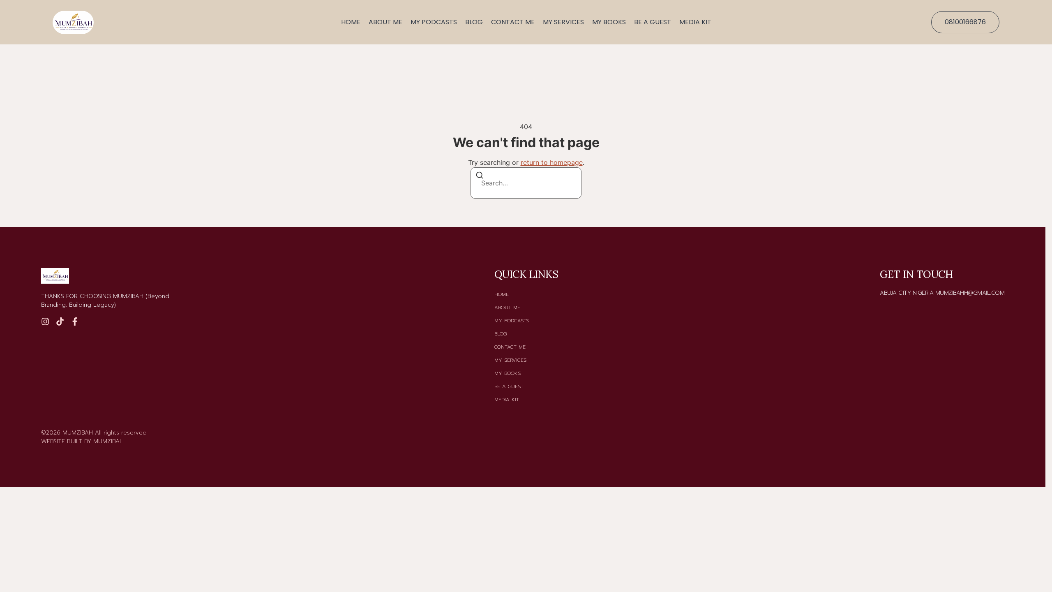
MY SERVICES (563, 22)
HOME (350, 22)
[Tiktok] (60, 321)
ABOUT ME (385, 22)
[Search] (479, 176)
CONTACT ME (513, 22)
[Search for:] (526, 183)
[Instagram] (45, 321)
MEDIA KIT (695, 22)
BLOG (474, 22)
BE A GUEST (652, 22)
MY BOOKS (609, 22)
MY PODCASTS (434, 22)
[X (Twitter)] (75, 321)
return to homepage (552, 162)
